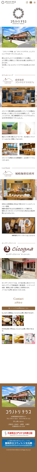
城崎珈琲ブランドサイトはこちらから (23, 235)
